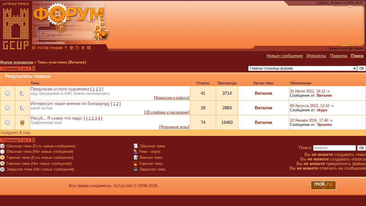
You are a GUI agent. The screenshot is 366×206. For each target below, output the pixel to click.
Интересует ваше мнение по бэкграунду (70, 103)
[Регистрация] (50, 48)
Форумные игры (174, 127)
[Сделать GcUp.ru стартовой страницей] (71, 48)
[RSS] (89, 48)
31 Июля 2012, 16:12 (307, 91)
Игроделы (316, 56)
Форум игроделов (16, 62)
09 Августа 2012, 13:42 (309, 106)
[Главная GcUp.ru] (16, 48)
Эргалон (324, 124)
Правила (338, 56)
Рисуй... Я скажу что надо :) (58, 118)
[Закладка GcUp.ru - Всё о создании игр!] (77, 48)
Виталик (263, 93)
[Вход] (66, 48)
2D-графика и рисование (167, 112)
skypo (322, 110)
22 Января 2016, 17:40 (309, 120)
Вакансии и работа (172, 98)
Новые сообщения (284, 56)
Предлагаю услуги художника (60, 89)
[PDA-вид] (83, 48)
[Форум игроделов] (34, 48)
